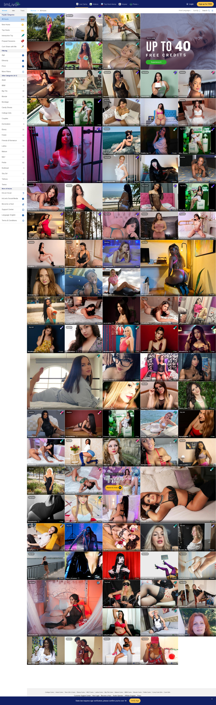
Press (139, 695)
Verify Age (135, 701)
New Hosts (6, 25)
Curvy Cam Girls (157, 692)
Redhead (5, 168)
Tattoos (5, 179)
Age (3, 55)
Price (4, 66)
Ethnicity (5, 61)
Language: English (8, 215)
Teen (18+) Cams (70, 692)
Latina (4, 146)
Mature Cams (119, 692)
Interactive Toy (7, 36)
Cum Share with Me (9, 47)
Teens (4, 185)
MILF (3, 157)
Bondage (5, 102)
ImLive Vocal (6, 193)
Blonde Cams (137, 692)
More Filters (6, 72)
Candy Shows (7, 107)
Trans (22, 10)
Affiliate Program (130, 695)
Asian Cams (59, 692)
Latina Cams (99, 692)
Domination (6, 124)
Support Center (8, 209)
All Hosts (5, 19)
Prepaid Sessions (8, 41)
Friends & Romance (9, 140)
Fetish (4, 135)
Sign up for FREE (205, 4)
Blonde (4, 96)
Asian (4, 80)
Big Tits (4, 91)
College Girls (6, 113)
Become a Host (8, 204)
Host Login (95, 695)
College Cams (49, 692)
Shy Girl (4, 174)
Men (13, 10)
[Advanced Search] (214, 10)
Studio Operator (118, 695)
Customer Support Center (82, 695)
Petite (4, 163)
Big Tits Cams (109, 692)
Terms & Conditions (9, 220)
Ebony (4, 129)
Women (4, 10)
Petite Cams (147, 692)
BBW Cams (128, 692)
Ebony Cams (81, 692)
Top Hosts (6, 30)
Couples (5, 118)
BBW (3, 85)
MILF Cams (90, 692)
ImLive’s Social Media (10, 198)
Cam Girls (167, 692)
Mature (4, 152)
